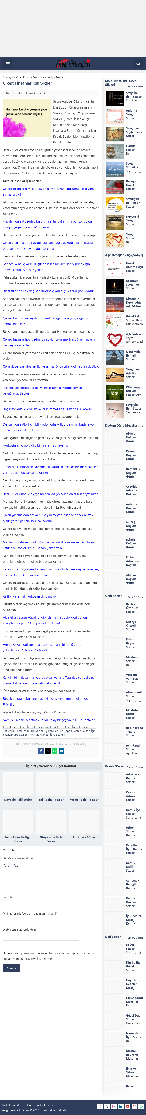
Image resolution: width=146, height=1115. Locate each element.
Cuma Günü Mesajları (134, 999)
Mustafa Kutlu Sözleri (132, 714)
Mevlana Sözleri (132, 659)
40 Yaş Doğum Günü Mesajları (132, 527)
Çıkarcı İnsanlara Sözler (28, 731)
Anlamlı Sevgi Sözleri (131, 114)
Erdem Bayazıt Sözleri (131, 643)
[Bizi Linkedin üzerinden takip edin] (121, 1106)
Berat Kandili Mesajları (132, 1090)
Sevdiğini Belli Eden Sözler (133, 202)
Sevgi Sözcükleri (133, 165)
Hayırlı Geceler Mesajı (131, 984)
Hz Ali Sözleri (131, 946)
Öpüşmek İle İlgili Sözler (133, 355)
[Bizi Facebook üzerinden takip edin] (100, 1106)
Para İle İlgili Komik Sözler (134, 849)
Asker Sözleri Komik (131, 831)
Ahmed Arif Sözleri (134, 694)
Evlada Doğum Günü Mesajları (132, 545)
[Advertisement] (73, 28)
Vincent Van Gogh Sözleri (133, 678)
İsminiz (7, 897)
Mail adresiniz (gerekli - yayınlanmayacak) (30, 913)
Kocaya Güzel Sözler (131, 185)
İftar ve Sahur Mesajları (132, 1072)
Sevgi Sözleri (131, 236)
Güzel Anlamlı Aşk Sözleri (134, 267)
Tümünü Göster (135, 85)
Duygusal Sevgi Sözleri (132, 220)
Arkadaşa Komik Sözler (132, 778)
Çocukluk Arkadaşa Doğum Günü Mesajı (132, 494)
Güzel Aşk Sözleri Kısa (134, 318)
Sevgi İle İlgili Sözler (134, 94)
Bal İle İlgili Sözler (51, 799)
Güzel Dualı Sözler (134, 1017)
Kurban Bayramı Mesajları (132, 1054)
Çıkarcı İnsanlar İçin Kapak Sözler (39, 727)
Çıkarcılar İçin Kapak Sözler (63, 731)
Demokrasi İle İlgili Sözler (18, 839)
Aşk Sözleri (133, 334)
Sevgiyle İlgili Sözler (134, 406)
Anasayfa (8, 77)
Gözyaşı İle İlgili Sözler (51, 839)
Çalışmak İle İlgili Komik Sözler (132, 886)
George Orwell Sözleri (131, 625)
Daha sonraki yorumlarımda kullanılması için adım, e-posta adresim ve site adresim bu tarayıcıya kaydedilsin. (49, 955)
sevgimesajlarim (38, 93)
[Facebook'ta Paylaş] (41, 751)
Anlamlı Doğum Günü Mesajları (132, 509)
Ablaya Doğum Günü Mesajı (131, 580)
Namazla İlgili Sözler (134, 1035)
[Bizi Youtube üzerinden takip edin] (127, 1106)
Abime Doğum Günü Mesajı (131, 439)
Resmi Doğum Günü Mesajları (132, 456)
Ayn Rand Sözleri (133, 747)
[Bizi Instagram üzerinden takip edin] (114, 1106)
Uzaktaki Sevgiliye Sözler (132, 284)
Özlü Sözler (23, 77)
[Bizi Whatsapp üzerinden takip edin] (141, 1106)
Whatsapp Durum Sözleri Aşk (133, 390)
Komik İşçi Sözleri (133, 811)
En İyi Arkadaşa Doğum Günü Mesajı (132, 564)
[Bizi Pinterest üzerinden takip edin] (134, 1106)
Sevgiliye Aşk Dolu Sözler (132, 373)
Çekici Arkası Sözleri (131, 796)
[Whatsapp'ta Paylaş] (54, 751)
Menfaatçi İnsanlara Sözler (46, 734)
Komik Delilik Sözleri (131, 866)
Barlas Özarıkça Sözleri (132, 607)
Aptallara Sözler (84, 837)
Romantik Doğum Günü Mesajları (133, 474)
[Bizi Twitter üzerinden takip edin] (107, 1106)
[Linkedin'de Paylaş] (61, 751)
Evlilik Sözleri (131, 147)
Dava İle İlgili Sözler (18, 799)
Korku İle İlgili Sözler (84, 799)
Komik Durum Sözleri (131, 902)
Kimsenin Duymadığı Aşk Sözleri (134, 302)
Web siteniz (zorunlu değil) (20, 929)
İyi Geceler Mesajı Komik (133, 919)
